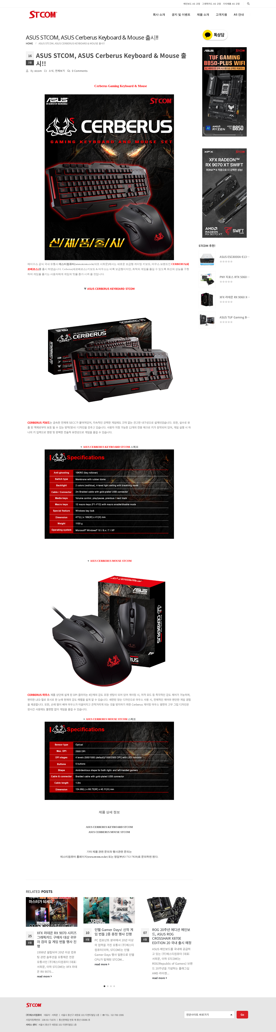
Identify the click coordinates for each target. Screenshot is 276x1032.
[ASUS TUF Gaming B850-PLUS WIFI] (207, 319)
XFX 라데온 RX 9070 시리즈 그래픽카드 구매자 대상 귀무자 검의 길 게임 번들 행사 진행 (57, 939)
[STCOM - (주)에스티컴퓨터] (43, 14)
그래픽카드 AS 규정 (211, 3)
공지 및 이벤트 (181, 14)
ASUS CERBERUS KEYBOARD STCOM (109, 827)
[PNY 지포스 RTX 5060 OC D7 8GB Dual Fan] (207, 279)
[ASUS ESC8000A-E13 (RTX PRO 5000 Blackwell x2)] (207, 259)
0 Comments (79, 71)
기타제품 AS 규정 (231, 3)
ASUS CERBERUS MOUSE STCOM (109, 832)
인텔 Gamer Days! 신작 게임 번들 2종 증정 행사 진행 (114, 931)
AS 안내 (239, 14)
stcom (38, 71)
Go (242, 1014)
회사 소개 (159, 14)
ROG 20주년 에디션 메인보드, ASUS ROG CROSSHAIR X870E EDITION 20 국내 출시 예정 (171, 936)
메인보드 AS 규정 (191, 3)
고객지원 (221, 14)
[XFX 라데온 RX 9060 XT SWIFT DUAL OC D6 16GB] (207, 299)
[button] (104, 986)
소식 (51, 71)
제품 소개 (203, 14)
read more (44, 976)
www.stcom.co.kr (84, 264)
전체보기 (60, 71)
